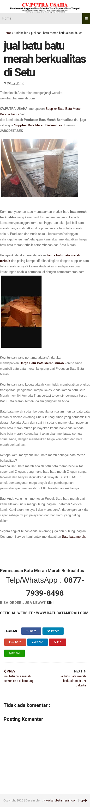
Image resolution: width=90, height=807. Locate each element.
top (81, 800)
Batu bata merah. (74, 536)
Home (7, 18)
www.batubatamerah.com (60, 800)
